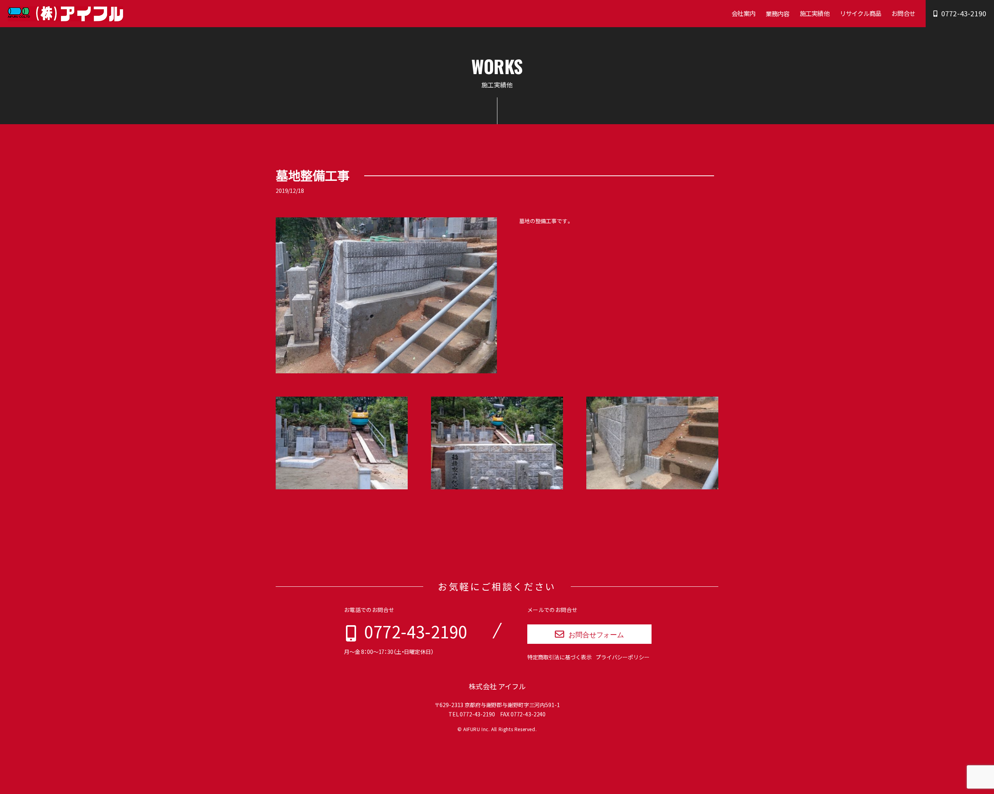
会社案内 (743, 13)
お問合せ (903, 13)
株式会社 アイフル (497, 686)
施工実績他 (814, 13)
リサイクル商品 (860, 13)
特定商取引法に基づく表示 (559, 657)
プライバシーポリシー (623, 657)
